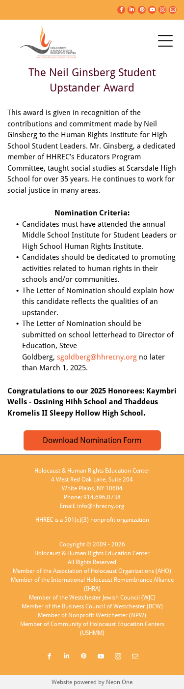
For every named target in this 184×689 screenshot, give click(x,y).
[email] (173, 11)
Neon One (119, 682)
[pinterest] (142, 11)
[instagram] (162, 11)
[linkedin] (131, 11)
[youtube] (152, 11)
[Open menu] (165, 40)
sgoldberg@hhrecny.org (97, 357)
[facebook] (121, 11)
